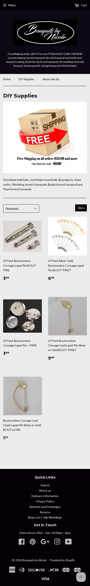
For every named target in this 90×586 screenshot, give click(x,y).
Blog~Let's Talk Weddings (45, 517)
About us (45, 490)
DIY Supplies (26, 79)
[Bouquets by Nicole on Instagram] (57, 543)
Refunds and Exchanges (45, 507)
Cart (83, 5)
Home (6, 79)
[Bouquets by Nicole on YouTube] (68, 543)
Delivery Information (45, 496)
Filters (81, 208)
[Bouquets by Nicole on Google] (45, 543)
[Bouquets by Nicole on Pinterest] (33, 543)
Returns (45, 512)
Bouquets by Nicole (34, 560)
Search (45, 485)
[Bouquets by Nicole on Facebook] (21, 543)
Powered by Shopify (62, 560)
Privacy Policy (45, 501)
